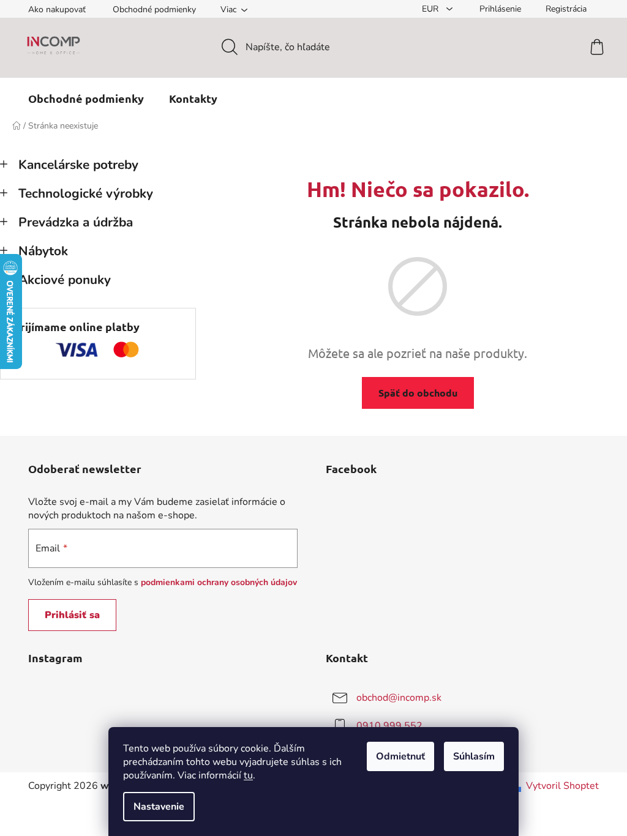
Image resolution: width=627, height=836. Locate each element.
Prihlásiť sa (72, 615)
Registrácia (566, 9)
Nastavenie (158, 806)
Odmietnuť (400, 756)
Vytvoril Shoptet (562, 786)
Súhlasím (474, 756)
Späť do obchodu (417, 392)
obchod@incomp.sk (398, 697)
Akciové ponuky (64, 279)
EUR (431, 9)
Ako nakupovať (57, 9)
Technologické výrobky (85, 193)
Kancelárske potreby (78, 164)
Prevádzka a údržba (75, 222)
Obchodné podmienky (154, 9)
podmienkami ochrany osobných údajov (219, 582)
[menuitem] (86, 98)
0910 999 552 (389, 725)
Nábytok (43, 250)
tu (248, 775)
